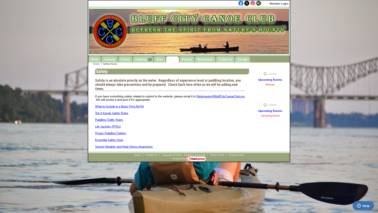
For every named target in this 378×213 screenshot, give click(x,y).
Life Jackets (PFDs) (108, 126)
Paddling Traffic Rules (109, 119)
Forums (187, 59)
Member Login (279, 3)
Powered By (179, 158)
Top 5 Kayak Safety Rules (111, 113)
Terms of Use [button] (217, 155)
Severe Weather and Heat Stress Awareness (124, 146)
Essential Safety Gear (109, 140)
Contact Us (225, 59)
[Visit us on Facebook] (240, 3)
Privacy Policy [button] (236, 155)
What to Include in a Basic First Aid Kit (119, 106)
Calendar (109, 59)
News (159, 59)
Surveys (242, 59)
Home (94, 59)
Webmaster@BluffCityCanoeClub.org (220, 96)
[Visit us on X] (246, 3)
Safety (172, 59)
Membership (205, 59)
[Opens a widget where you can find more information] (363, 206)
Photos (125, 59)
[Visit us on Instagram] (252, 3)
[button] (143, 59)
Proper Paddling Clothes (110, 133)
